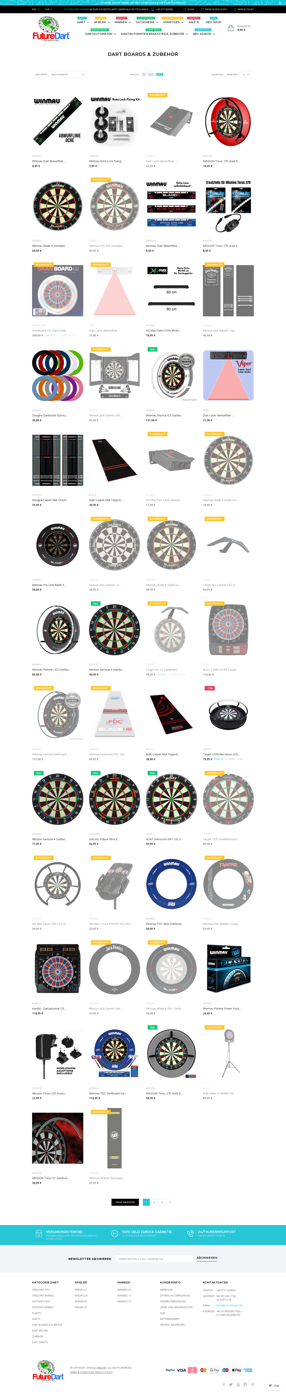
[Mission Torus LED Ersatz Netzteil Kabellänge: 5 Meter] (57, 1053)
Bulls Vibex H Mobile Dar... (219, 1093)
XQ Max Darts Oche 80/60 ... (164, 330)
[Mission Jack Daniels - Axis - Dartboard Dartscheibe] (114, 545)
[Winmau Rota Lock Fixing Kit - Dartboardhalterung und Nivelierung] (114, 121)
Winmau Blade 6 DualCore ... (221, 500)
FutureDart (99, 1367)
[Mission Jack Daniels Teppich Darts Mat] (228, 291)
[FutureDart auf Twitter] (231, 1384)
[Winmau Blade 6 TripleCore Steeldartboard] (171, 545)
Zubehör (37, 1336)
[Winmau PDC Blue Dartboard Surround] (171, 884)
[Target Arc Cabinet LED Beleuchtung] (228, 545)
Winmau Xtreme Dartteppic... (107, 1178)
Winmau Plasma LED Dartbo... (51, 669)
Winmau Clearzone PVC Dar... (107, 754)
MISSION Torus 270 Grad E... (221, 246)
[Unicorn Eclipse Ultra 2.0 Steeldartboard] (114, 799)
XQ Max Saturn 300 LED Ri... (49, 924)
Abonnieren (207, 1257)
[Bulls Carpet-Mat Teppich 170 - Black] (114, 460)
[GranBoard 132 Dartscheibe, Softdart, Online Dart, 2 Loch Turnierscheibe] (57, 291)
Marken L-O (124, 1295)
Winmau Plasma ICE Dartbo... (164, 415)
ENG (34, 9)
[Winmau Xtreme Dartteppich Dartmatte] (114, 1138)
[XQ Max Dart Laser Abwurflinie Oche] (171, 460)
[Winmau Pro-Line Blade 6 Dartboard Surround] (57, 545)
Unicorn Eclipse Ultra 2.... (104, 839)
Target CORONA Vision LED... (221, 754)
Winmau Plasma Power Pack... (222, 1008)
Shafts (36, 1319)
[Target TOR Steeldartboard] (228, 799)
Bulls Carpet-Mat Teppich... (106, 500)
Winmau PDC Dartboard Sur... (107, 1093)
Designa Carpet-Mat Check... (50, 500)
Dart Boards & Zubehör (47, 1324)
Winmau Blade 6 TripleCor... (163, 585)
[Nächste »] (170, 1202)
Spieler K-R (81, 1301)
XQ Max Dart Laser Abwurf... (164, 500)
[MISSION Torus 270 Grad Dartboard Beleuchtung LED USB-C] (171, 1053)
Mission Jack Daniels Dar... (105, 415)
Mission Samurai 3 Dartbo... (106, 669)
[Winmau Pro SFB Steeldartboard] (114, 206)
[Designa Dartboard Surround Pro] (57, 375)
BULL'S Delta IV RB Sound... (220, 669)
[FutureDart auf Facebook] (223, 1384)
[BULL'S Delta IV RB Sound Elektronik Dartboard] (228, 630)
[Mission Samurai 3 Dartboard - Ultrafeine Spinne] (114, 630)
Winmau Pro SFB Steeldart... (106, 246)
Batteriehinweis (169, 1319)
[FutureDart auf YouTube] (238, 1384)
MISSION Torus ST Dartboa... (50, 1178)
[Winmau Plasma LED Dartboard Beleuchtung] (57, 630)
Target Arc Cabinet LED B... (220, 585)
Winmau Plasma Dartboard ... (50, 754)
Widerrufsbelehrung (173, 1301)
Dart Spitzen (40, 1330)
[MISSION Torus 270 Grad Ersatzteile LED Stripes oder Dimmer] (228, 206)
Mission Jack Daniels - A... (105, 585)
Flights (36, 1313)
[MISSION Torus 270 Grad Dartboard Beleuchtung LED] (228, 121)
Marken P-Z (124, 1301)
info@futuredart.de (229, 1305)
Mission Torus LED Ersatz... (49, 1093)
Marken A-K (124, 1289)
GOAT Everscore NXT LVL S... (164, 839)
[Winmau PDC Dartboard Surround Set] (114, 1053)
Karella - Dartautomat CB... (49, 1008)
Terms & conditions (82, 1372)
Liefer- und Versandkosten (176, 1307)
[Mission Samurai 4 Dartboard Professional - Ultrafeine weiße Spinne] (57, 799)
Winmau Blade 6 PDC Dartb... (164, 1008)
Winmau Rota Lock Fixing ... (106, 161)
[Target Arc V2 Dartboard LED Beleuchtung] (171, 630)
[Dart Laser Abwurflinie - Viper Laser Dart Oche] (228, 375)
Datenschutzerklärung (175, 1295)
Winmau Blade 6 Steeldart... (49, 246)
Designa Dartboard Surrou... (49, 415)
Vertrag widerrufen (172, 1324)
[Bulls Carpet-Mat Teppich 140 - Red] (171, 714)
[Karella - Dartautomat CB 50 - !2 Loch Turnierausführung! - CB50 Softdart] (57, 968)
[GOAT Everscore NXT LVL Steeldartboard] (171, 799)
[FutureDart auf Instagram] (245, 1384)
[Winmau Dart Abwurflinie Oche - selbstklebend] (57, 121)
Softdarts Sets (41, 1301)
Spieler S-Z (81, 1307)
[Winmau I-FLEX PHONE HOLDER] (114, 884)
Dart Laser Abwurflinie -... (161, 161)
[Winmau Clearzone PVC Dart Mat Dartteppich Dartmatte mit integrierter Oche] (114, 714)
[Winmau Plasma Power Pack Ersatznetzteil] (228, 968)
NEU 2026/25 (202, 32)
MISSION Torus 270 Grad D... (221, 161)
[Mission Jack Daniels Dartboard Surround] (114, 968)
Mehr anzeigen (125, 1202)
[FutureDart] (51, 28)
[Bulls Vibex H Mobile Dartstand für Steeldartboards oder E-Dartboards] (228, 1053)
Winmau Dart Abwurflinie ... (49, 161)
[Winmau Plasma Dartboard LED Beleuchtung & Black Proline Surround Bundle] (57, 714)
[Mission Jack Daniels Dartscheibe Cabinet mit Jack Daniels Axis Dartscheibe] (114, 375)
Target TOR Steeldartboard (220, 839)
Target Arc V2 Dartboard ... (162, 669)
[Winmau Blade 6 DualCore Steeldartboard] (228, 460)
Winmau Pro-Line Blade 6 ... (49, 585)
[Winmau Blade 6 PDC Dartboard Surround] (171, 968)
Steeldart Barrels (43, 1295)
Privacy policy (104, 1372)
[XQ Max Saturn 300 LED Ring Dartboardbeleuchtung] (57, 884)
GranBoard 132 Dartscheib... (50, 330)
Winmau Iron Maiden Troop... (221, 924)
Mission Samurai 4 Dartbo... (49, 839)
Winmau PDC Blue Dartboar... (164, 924)
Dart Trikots (40, 1342)
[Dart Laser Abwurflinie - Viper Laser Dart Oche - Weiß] (114, 291)
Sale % (194, 20)
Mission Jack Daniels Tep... (219, 330)
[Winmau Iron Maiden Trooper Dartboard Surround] (228, 884)
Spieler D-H (81, 1295)
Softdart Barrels (43, 1307)
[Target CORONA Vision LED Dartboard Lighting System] (228, 714)
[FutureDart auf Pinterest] (252, 1384)
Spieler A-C (81, 1289)
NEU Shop (213, 20)
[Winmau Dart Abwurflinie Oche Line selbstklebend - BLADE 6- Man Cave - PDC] (171, 206)
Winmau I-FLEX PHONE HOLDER (109, 924)
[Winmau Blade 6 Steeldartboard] (57, 206)
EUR (47, 9)
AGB (162, 1313)
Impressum (166, 1289)
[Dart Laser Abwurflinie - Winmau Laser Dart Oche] (171, 121)
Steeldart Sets (41, 1289)
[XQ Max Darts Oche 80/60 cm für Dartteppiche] (171, 291)
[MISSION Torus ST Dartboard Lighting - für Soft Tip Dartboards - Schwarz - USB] (57, 1138)
